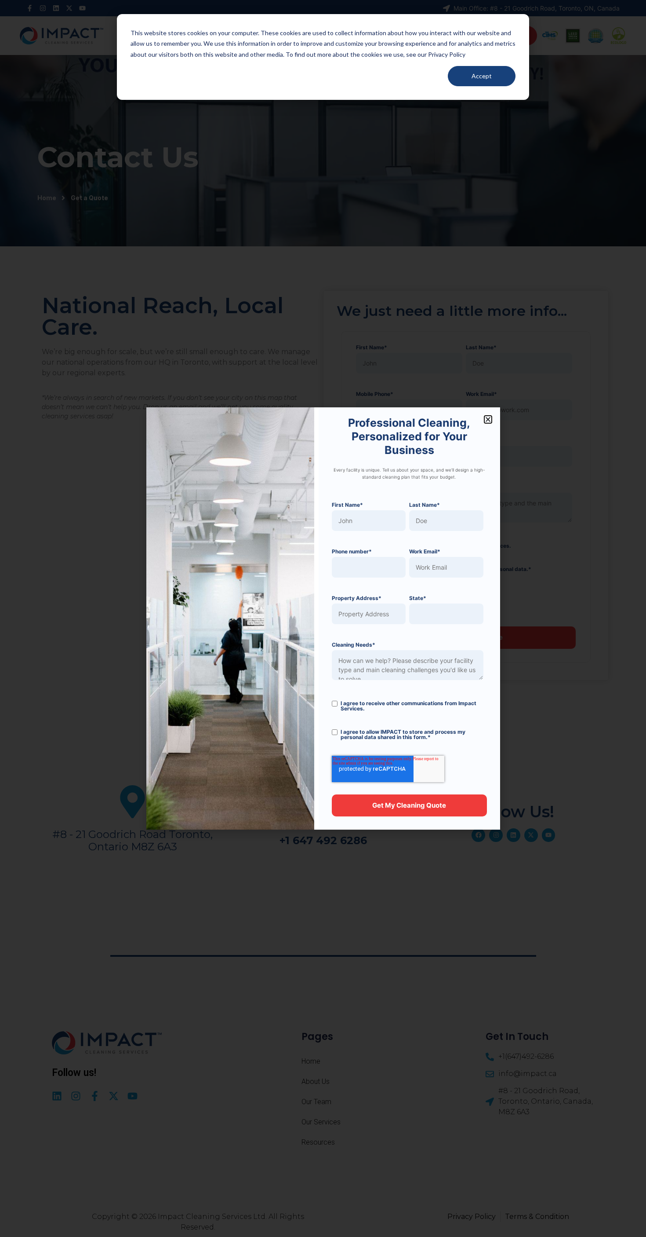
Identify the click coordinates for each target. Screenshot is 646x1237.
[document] (323, 618)
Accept (482, 76)
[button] (488, 419)
